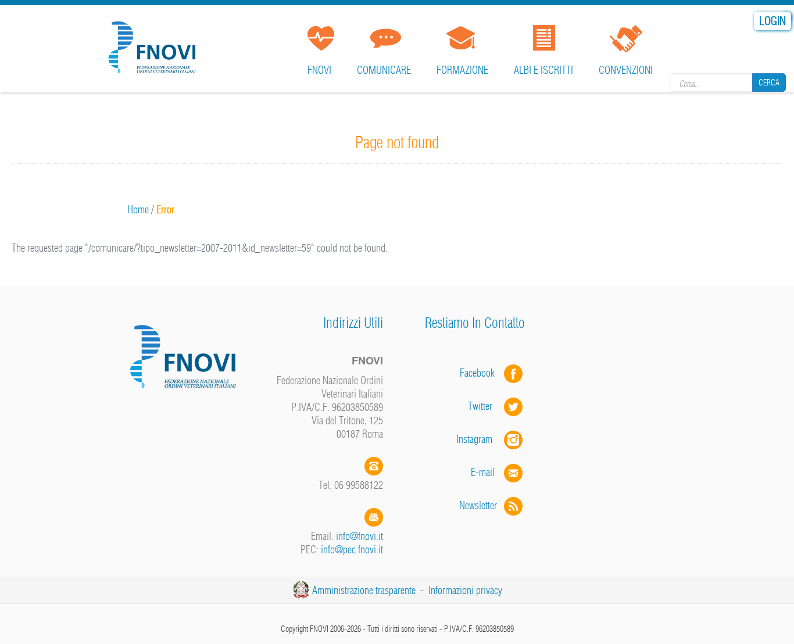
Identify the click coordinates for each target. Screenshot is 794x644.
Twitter (486, 406)
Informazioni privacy (465, 590)
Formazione (462, 70)
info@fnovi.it (359, 536)
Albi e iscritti (543, 70)
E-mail (483, 472)
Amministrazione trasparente (364, 590)
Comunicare (384, 70)
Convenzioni (626, 70)
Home (138, 209)
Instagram (480, 439)
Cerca (769, 82)
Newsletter (481, 505)
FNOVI (319, 70)
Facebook (480, 373)
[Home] (154, 43)
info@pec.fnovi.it (352, 549)
